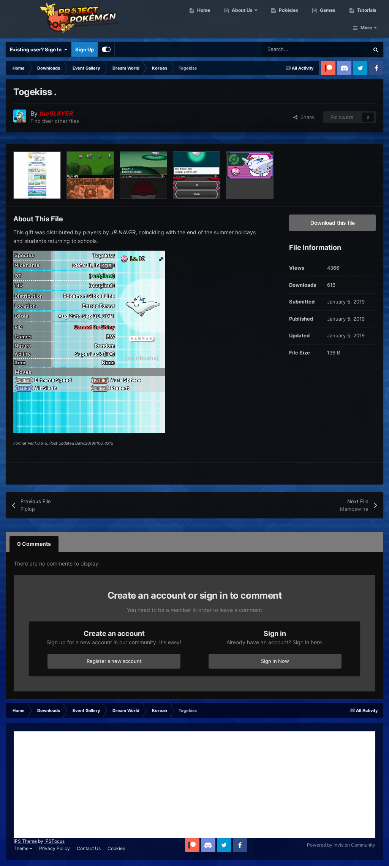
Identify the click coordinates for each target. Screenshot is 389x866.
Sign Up (84, 49)
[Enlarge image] (106, 265)
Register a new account (114, 661)
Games (327, 10)
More (366, 27)
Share (305, 117)
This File (349, 49)
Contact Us (89, 848)
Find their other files (54, 121)
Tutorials (366, 10)
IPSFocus (54, 841)
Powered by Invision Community (341, 845)
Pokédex (288, 10)
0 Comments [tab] (34, 543)
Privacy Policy (54, 848)
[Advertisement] (194, 784)
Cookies (116, 848)
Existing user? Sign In (37, 49)
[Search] (375, 49)
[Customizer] (106, 49)
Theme (22, 848)
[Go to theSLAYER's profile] (19, 116)
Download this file (332, 222)
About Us (242, 10)
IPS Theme (25, 841)
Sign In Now (275, 661)
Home (203, 10)
